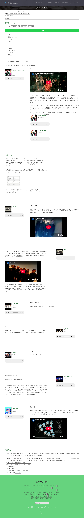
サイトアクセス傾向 (47, 487)
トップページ (18, 472)
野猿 (19, 26)
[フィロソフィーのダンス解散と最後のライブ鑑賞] (44, 8)
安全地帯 (44, 494)
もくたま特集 (42, 490)
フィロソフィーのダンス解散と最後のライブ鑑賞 (15, 11)
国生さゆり (42, 498)
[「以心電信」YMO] (47, 8)
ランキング (39, 3)
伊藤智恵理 (55, 494)
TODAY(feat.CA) (42, 130)
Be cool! (66, 328)
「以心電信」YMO (9, 15)
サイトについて (74, 3)
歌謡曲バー (30, 487)
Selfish (14, 352)
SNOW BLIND (15, 304)
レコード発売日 (48, 3)
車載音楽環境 (50, 492)
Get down (15, 206)
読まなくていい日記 (30, 492)
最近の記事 (65, 3)
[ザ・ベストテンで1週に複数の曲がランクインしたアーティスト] (42, 8)
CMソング (32, 490)
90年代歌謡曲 (23, 26)
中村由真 (48, 490)
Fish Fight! (15, 408)
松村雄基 (36, 498)
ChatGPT (36, 490)
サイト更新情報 (38, 494)
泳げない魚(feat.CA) (43, 115)
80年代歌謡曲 (39, 485)
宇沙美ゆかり (44, 496)
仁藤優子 (50, 496)
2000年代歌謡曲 (31, 26)
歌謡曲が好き (14, 26)
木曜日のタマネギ (12, 3)
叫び (65, 249)
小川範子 (54, 487)
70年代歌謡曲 (33, 485)
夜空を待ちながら (68, 376)
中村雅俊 (32, 496)
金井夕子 (44, 492)
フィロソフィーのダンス (38, 487)
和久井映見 (50, 494)
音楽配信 (32, 494)
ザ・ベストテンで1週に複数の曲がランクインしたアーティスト (18, 13)
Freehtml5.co (44, 513)
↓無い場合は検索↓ (49, 498)
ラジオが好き (26, 494)
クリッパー (56, 496)
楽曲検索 (57, 3)
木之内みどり (38, 496)
